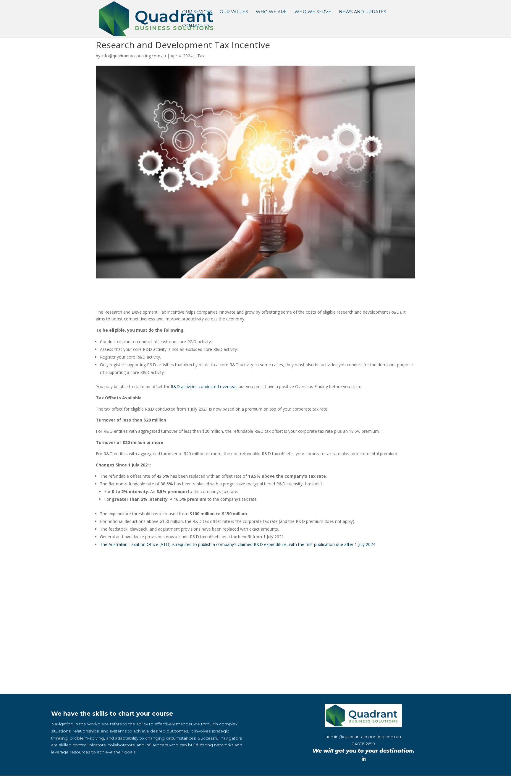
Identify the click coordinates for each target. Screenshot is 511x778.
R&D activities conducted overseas (204, 386)
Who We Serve (313, 12)
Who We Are (271, 12)
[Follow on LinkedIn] (363, 759)
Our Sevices (197, 12)
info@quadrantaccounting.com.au (133, 56)
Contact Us (196, 26)
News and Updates (362, 12)
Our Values (234, 12)
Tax (200, 56)
